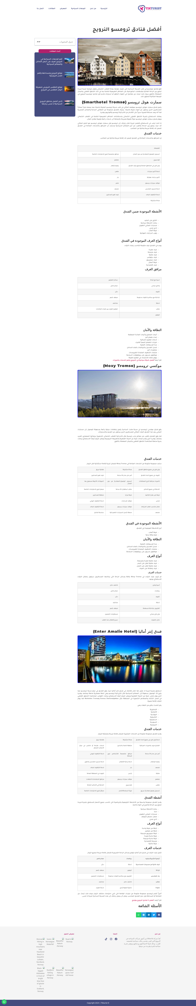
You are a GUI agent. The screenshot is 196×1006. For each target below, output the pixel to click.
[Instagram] (111, 939)
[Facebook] (116, 939)
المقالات (51, 9)
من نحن (93, 9)
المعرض (63, 9)
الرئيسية (104, 9)
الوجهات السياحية (78, 9)
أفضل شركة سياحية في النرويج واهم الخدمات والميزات (133, 360)
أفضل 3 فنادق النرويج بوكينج (143, 900)
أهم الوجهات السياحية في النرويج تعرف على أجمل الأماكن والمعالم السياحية (49, 61)
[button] (159, 914)
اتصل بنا (40, 9)
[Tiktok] (106, 939)
